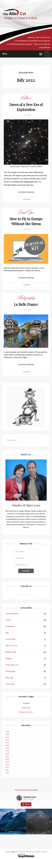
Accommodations (12, 613)
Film (7, 633)
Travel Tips (26, 212)
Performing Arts (11, 665)
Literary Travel (11, 645)
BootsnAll (26, 707)
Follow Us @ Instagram (26, 790)
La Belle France (26, 304)
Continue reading (26, 192)
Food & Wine (10, 639)
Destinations (10, 626)
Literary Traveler (26, 712)
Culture (26, 98)
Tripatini (26, 703)
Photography (26, 298)
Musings (8, 658)
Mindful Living (10, 652)
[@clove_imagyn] (19, 798)
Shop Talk (9, 677)
